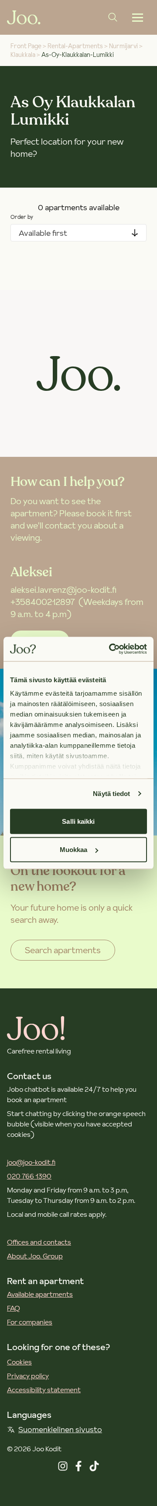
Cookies (19, 1362)
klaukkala (22, 54)
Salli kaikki (78, 821)
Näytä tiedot (111, 793)
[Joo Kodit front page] (24, 17)
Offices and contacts (39, 1242)
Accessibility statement (44, 1389)
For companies (29, 1322)
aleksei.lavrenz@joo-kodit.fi (63, 590)
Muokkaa (74, 849)
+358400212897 (42, 602)
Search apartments (63, 950)
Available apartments (40, 1294)
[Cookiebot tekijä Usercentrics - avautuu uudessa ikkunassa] (111, 649)
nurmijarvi (123, 46)
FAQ (13, 1308)
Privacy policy (28, 1375)
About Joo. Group (35, 1256)
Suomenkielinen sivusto (60, 1429)
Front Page (25, 46)
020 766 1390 (29, 1176)
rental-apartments (75, 46)
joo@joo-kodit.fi (31, 1162)
